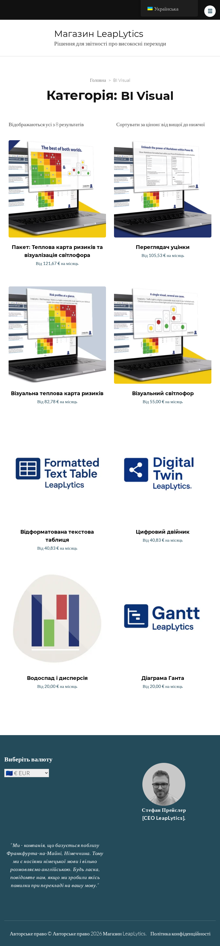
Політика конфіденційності (180, 933)
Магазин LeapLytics (98, 33)
